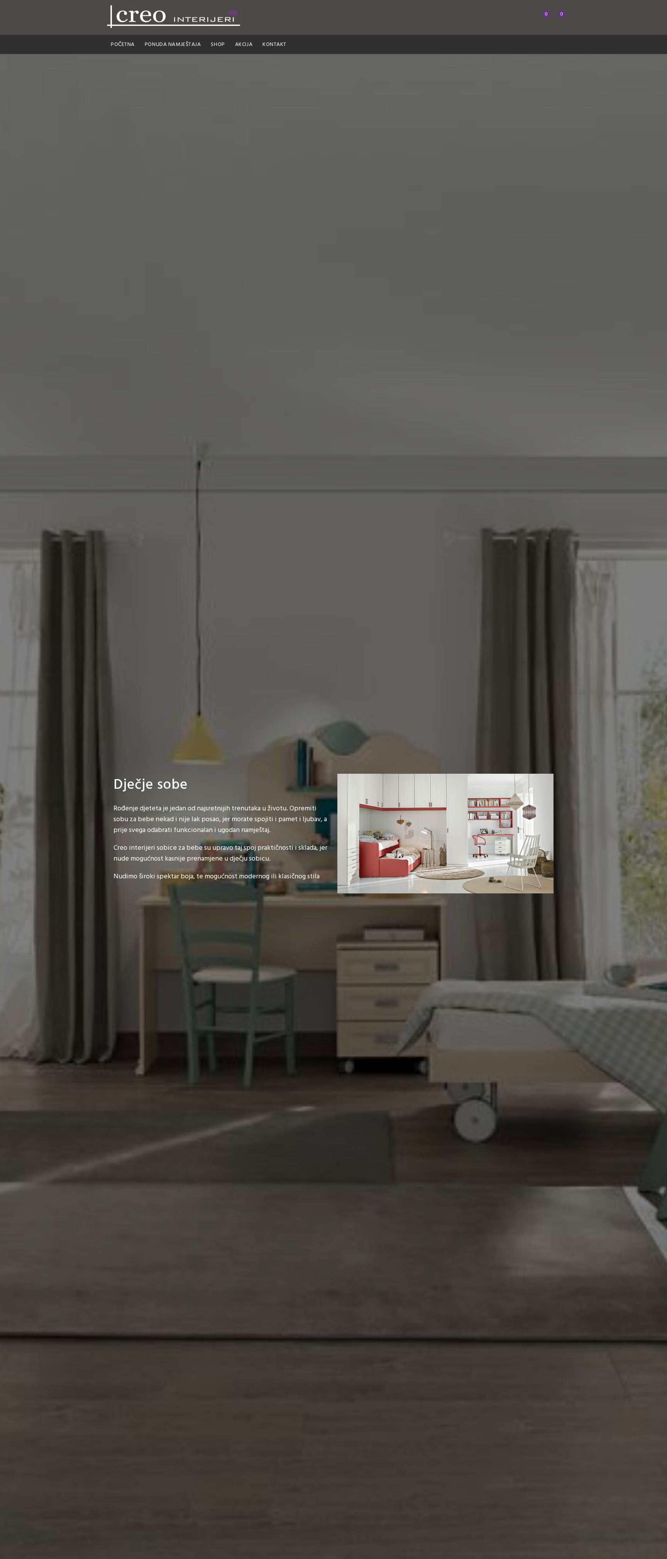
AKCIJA (243, 44)
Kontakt (274, 44)
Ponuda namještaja (173, 44)
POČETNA (123, 44)
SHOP (218, 44)
